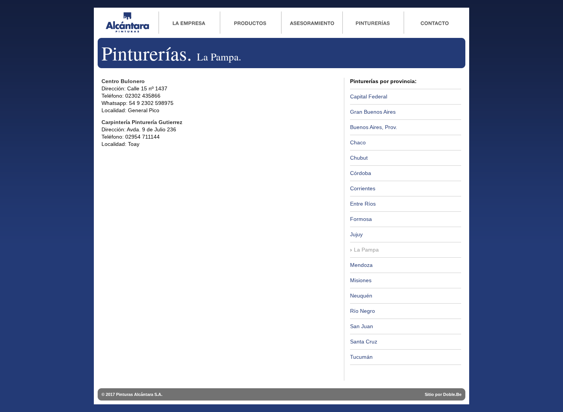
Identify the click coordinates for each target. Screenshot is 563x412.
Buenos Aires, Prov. (373, 127)
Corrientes (362, 188)
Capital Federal (368, 96)
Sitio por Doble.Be (443, 394)
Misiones (361, 280)
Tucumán (361, 357)
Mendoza (361, 265)
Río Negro (362, 311)
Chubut (359, 158)
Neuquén (361, 296)
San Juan (361, 326)
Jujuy (356, 234)
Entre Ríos (363, 204)
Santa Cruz (363, 341)
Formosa (361, 219)
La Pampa (366, 250)
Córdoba (360, 173)
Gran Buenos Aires (373, 112)
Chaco (358, 142)
